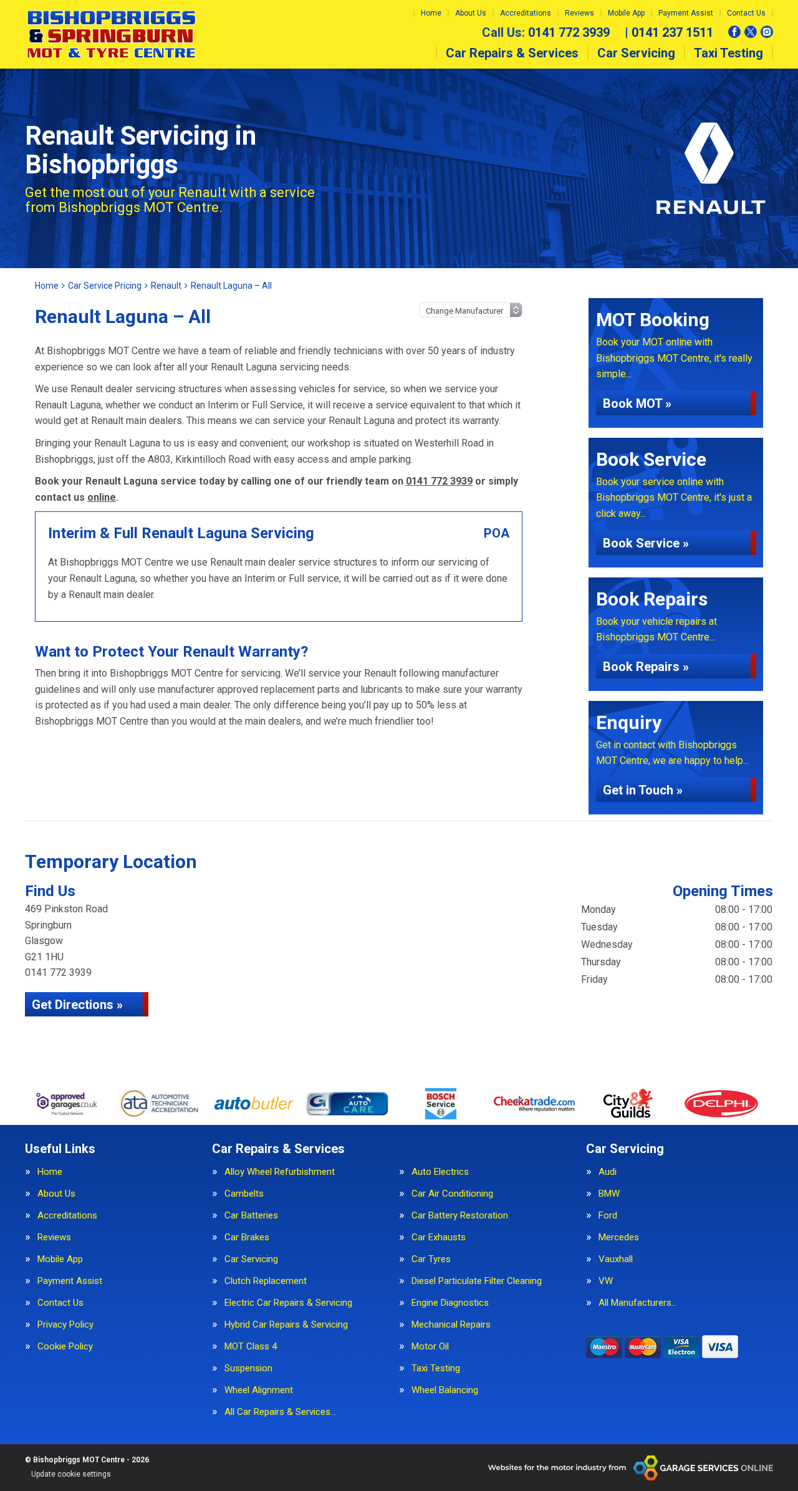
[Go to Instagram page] (767, 32)
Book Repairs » (646, 666)
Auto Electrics (440, 1172)
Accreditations (525, 13)
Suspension (248, 1368)
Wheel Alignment (258, 1390)
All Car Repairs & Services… (280, 1412)
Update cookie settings (71, 1474)
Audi (607, 1172)
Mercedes (618, 1237)
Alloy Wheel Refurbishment (279, 1172)
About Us (470, 13)
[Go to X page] (750, 32)
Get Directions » (77, 1004)
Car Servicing (636, 53)
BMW (609, 1194)
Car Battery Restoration (459, 1215)
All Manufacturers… (637, 1303)
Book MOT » (637, 403)
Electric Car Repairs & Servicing (288, 1303)
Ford (607, 1215)
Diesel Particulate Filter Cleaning (476, 1281)
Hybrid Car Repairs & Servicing (286, 1324)
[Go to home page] (111, 34)
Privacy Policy (65, 1324)
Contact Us (746, 13)
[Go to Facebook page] (734, 32)
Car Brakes (246, 1237)
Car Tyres (431, 1259)
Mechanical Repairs (451, 1324)
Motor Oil (430, 1346)
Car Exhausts (438, 1237)
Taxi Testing (728, 53)
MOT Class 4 (250, 1346)
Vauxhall (615, 1259)
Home (431, 13)
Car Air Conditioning (452, 1194)
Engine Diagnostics (450, 1303)
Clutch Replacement (265, 1281)
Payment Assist (685, 13)
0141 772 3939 (546, 32)
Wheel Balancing (444, 1390)
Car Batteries (251, 1215)
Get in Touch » (643, 790)
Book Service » (646, 543)
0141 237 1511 (669, 32)
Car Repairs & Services (512, 53)
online (101, 497)
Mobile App (626, 13)
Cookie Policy (65, 1346)
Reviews (579, 13)
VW (605, 1281)
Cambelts (244, 1194)
